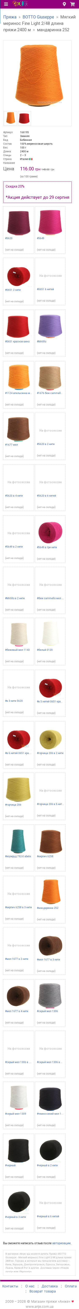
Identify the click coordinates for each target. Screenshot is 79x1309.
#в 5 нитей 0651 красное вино (55, 701)
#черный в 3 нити (15, 1217)
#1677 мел (11, 444)
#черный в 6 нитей (48, 1216)
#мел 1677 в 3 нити (48, 959)
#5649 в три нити (47, 547)
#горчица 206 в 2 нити (50, 753)
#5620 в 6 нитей (46, 495)
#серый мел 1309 (15, 1113)
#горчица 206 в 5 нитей (51, 804)
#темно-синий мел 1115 (51, 1113)
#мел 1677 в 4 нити (16, 1011)
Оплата (71, 1286)
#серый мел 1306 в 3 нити (20, 1062)
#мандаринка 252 (47, 908)
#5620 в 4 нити (14, 495)
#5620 (8, 238)
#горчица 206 (13, 804)
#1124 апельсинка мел (19, 393)
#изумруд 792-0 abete (18, 856)
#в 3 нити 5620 (14, 700)
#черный (10, 1165)
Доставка (50, 1286)
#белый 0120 (45, 649)
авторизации (61, 1243)
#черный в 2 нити (47, 1165)
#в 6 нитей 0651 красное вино (23, 753)
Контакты (10, 1286)
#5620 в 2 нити (46, 444)
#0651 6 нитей (45, 289)
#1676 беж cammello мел (52, 393)
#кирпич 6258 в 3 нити (18, 907)
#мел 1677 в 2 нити (16, 958)
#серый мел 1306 (47, 1011)
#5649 (40, 238)
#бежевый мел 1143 (17, 649)
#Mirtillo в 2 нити (15, 598)
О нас (30, 1286)
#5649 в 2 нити (14, 546)
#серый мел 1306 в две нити (54, 1062)
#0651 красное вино (17, 341)
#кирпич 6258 (45, 856)
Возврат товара (42, 1291)
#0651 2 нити (13, 289)
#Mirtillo (41, 341)
